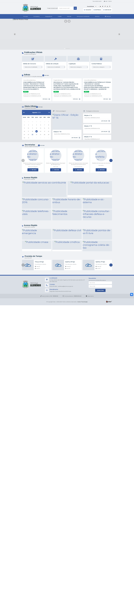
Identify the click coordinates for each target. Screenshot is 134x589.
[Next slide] (119, 34)
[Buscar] (75, 8)
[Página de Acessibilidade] (110, 6)
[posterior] (49, 112)
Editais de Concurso (29, 63)
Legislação (72, 63)
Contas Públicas (97, 63)
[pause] (69, 21)
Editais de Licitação (52, 63)
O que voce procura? (52, 8)
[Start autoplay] (65, 21)
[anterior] (24, 112)
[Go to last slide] (15, 34)
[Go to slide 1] (64, 48)
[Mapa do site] (107, 6)
